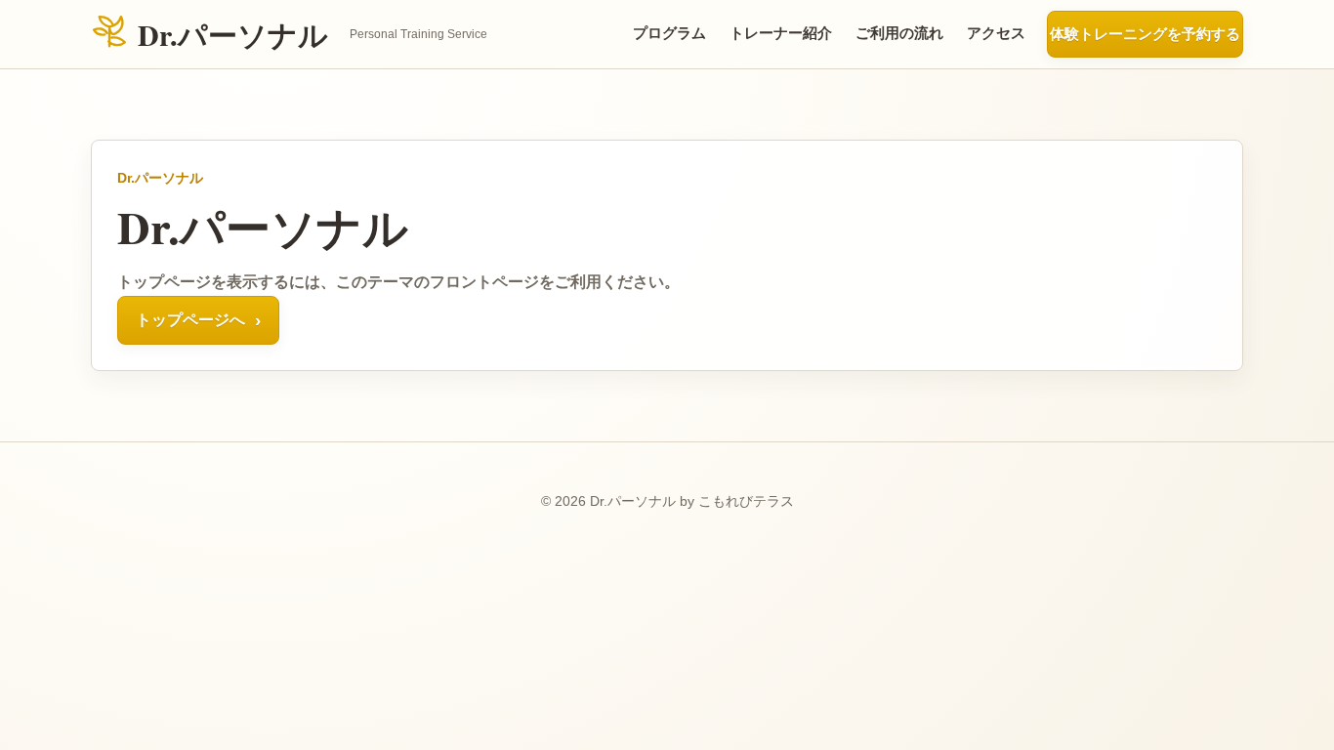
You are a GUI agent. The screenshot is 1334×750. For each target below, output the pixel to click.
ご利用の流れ (899, 33)
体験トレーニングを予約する (1145, 34)
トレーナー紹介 (781, 33)
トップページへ (198, 320)
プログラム (669, 33)
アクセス (996, 33)
